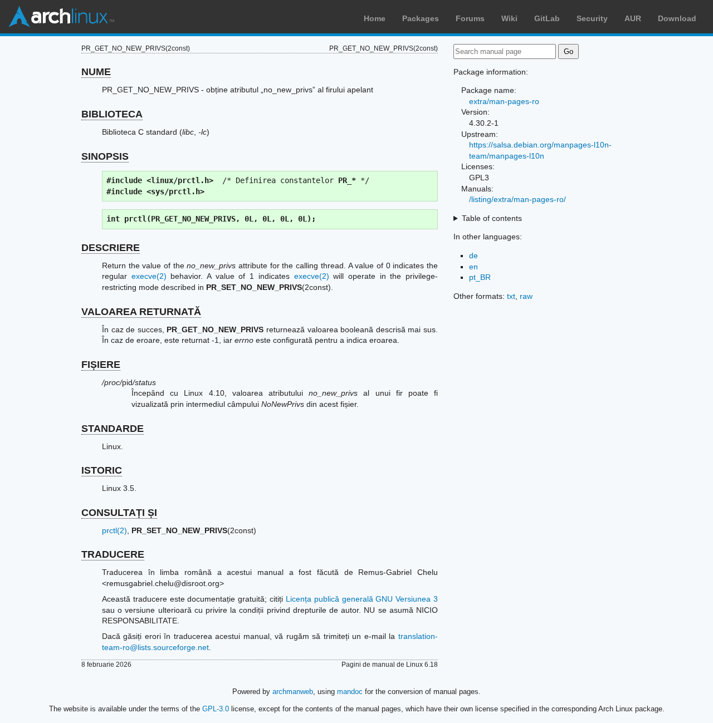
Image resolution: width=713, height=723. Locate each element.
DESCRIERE (110, 247)
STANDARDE (112, 428)
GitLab (547, 18)
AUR (632, 18)
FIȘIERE (100, 364)
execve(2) (149, 276)
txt (511, 296)
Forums (470, 18)
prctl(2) (114, 530)
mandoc (350, 691)
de (473, 255)
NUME (96, 71)
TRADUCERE (112, 554)
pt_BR (480, 277)
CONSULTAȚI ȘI (119, 512)
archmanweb (292, 691)
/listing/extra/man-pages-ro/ (517, 199)
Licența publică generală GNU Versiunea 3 (362, 598)
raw (526, 296)
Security (592, 18)
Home (374, 18)
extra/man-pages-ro (504, 101)
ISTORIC (101, 470)
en (473, 266)
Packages (420, 18)
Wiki (509, 18)
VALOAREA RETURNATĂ (141, 311)
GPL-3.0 (215, 709)
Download (677, 18)
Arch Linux (61, 17)
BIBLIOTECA (112, 114)
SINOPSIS (105, 156)
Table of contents (492, 218)
